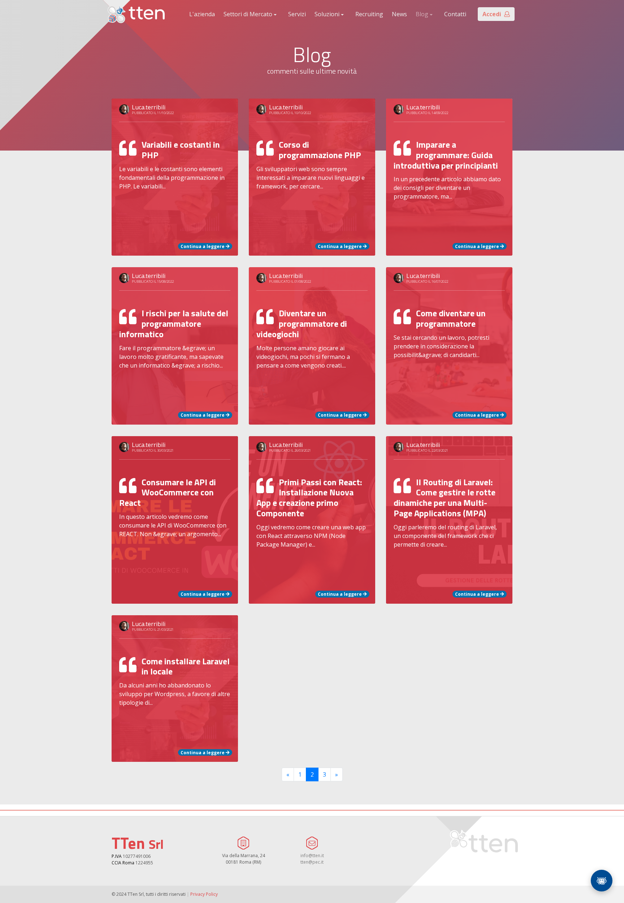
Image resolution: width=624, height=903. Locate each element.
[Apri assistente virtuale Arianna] (601, 880)
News (399, 14)
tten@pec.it (312, 862)
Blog (422, 14)
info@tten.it (312, 855)
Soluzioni (327, 14)
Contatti (455, 14)
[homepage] (136, 14)
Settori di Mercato (248, 14)
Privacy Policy (204, 894)
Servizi (297, 14)
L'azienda (202, 14)
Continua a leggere (203, 246)
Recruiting (369, 14)
